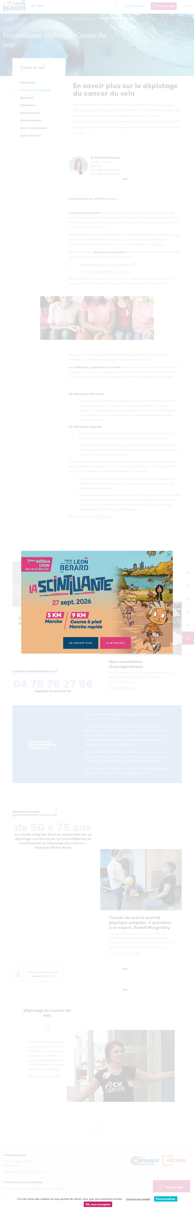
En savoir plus (80, 643)
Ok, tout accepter (98, 1204)
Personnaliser (165, 1199)
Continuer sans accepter (138, 1199)
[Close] (169, 555)
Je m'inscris (115, 643)
